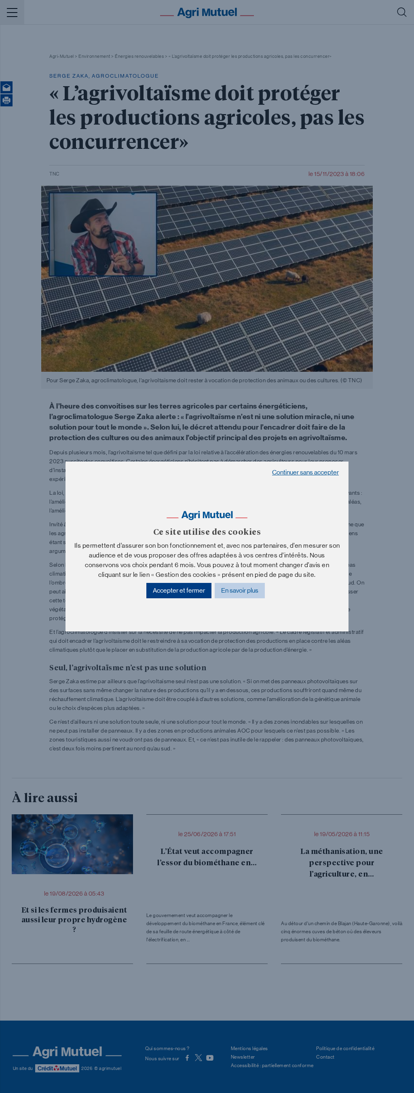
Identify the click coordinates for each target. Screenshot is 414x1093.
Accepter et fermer (179, 590)
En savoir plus (239, 590)
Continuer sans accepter (305, 472)
